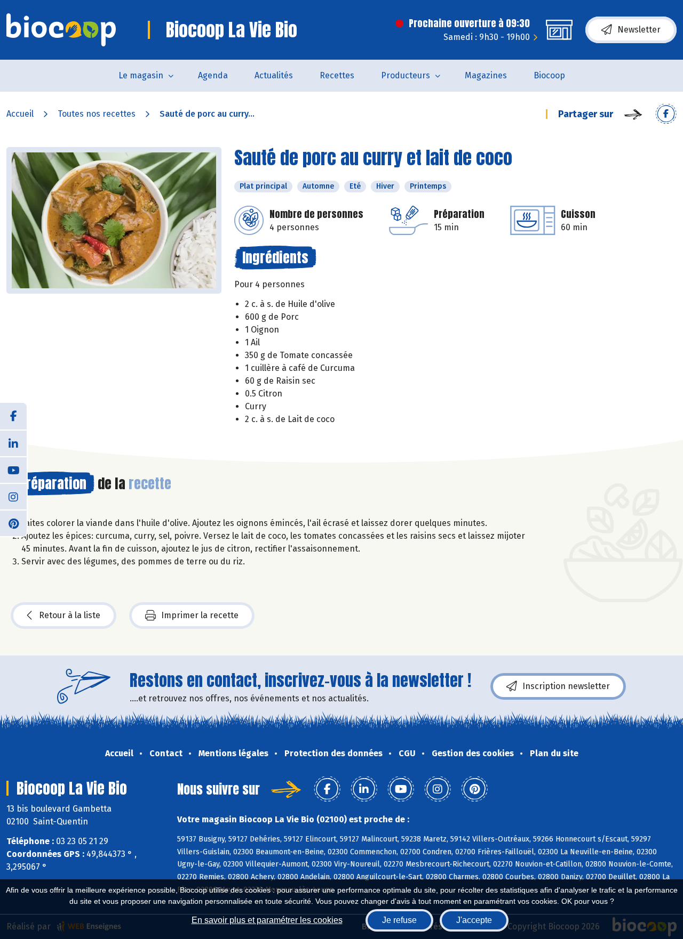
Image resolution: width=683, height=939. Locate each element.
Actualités (274, 75)
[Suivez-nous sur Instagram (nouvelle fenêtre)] (13, 496)
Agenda (213, 75)
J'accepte (474, 920)
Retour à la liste (69, 615)
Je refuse (399, 920)
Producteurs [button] (405, 75)
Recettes (337, 75)
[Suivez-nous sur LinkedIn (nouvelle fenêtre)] (13, 443)
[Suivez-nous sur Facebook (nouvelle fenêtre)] (13, 416)
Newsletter (639, 30)
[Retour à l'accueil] (61, 29)
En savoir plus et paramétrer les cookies (267, 920)
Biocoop (549, 75)
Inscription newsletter (566, 686)
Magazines (486, 75)
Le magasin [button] (140, 75)
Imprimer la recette (200, 615)
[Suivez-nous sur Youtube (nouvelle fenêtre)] (13, 469)
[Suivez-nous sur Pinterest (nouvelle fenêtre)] (13, 522)
